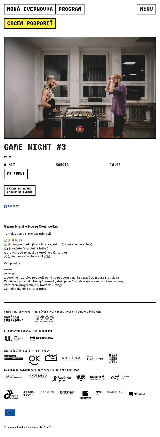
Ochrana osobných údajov (17, 427)
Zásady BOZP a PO (41, 427)
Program (69, 9)
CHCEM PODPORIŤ (30, 23)
